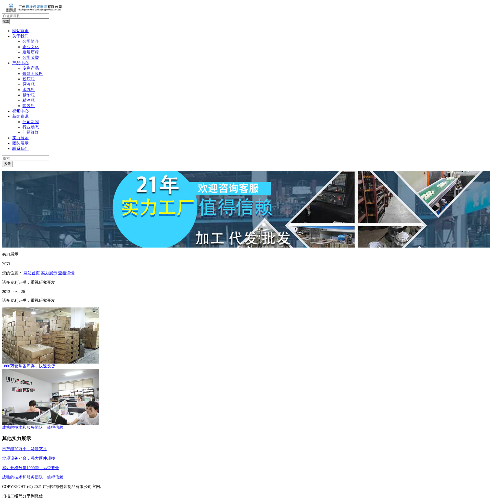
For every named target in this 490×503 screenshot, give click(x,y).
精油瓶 (28, 100)
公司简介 (30, 41)
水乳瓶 (28, 89)
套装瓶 (28, 106)
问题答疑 (30, 132)
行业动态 (30, 127)
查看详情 (66, 273)
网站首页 (31, 273)
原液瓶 (28, 84)
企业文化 (30, 47)
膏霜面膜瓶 (32, 73)
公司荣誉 (30, 57)
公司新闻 (30, 122)
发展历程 (30, 52)
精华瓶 (28, 95)
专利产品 (30, 68)
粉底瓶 (28, 79)
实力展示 (49, 273)
